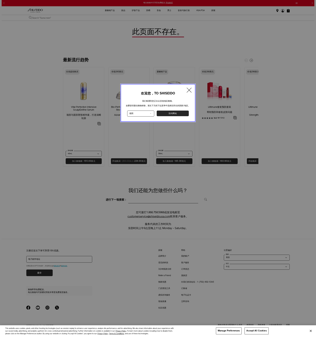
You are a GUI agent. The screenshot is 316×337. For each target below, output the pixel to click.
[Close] (310, 331)
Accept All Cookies (256, 331)
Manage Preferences (229, 331)
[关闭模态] (189, 91)
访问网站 (173, 113)
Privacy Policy (121, 331)
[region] (158, 331)
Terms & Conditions (116, 334)
